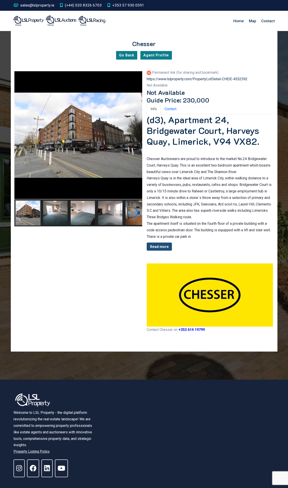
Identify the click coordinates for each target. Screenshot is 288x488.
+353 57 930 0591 (127, 5)
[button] (137, 213)
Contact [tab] (170, 109)
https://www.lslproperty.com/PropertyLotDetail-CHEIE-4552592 (197, 79)
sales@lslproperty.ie (36, 5)
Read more (159, 247)
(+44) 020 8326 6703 (83, 5)
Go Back (126, 55)
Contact (268, 21)
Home (238, 21)
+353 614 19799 (191, 330)
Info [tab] (154, 109)
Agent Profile (156, 55)
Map (252, 21)
